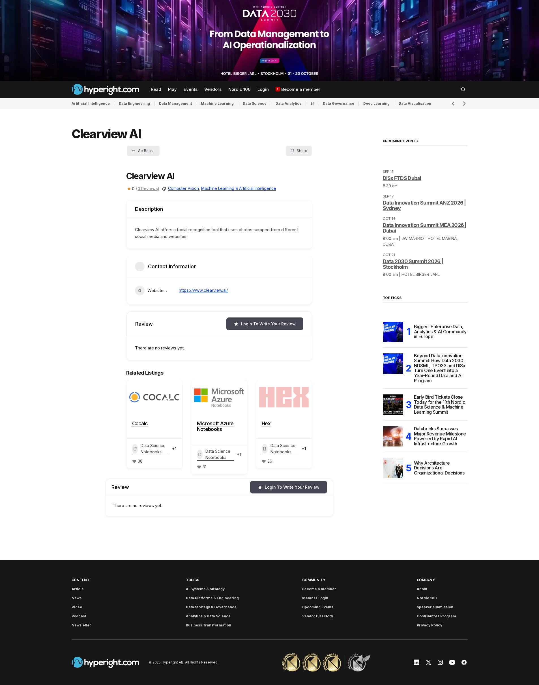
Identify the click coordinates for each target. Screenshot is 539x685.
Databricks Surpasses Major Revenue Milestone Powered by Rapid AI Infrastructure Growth (440, 436)
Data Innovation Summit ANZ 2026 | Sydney (424, 205)
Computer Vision (183, 188)
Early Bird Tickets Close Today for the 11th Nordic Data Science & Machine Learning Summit (439, 404)
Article (78, 589)
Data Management (175, 103)
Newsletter (81, 625)
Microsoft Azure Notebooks (215, 426)
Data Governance (338, 103)
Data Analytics (288, 103)
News (76, 598)
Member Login (315, 598)
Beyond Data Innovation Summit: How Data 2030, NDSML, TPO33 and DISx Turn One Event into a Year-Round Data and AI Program (439, 368)
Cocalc (140, 423)
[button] (463, 89)
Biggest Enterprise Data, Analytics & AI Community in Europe (440, 331)
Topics (192, 580)
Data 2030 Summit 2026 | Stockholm (413, 264)
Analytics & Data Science (208, 616)
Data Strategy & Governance (211, 607)
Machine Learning (217, 103)
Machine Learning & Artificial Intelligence (238, 188)
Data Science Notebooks (153, 448)
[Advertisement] (269, 40)
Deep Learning (376, 103)
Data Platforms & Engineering (212, 598)
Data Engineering (134, 103)
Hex (266, 423)
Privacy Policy (429, 625)
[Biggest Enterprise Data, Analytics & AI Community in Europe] (393, 332)
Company (426, 580)
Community (313, 580)
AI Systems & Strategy (205, 589)
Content (80, 580)
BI (312, 103)
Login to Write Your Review (268, 323)
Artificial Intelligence (91, 103)
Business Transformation (208, 625)
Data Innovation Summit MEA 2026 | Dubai (425, 228)
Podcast (79, 616)
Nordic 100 (427, 598)
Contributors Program (436, 616)
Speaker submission (435, 607)
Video (77, 607)
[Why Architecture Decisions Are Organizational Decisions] (393, 468)
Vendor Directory (317, 616)
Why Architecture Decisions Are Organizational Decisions (439, 468)
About (422, 589)
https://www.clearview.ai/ (203, 290)
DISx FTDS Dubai (402, 178)
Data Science (255, 103)
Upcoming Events (317, 607)
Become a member (319, 589)
